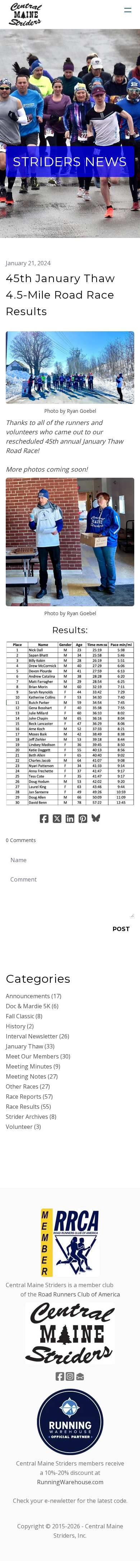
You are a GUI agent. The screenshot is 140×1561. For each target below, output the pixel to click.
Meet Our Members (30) (38, 1056)
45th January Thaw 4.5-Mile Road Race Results (60, 295)
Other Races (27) (28, 1086)
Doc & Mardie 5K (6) (32, 1006)
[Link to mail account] (80, 1376)
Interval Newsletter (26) (37, 1036)
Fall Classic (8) (24, 1016)
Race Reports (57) (29, 1096)
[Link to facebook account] (60, 1376)
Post (121, 929)
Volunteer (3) (23, 1127)
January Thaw (24, 323)
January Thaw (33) (30, 1046)
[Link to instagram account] (70, 1376)
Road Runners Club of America (79, 1294)
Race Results (65, 323)
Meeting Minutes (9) (33, 1066)
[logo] (25, 14)
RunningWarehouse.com (70, 1482)
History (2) (20, 1026)
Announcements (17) (33, 996)
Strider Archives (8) (31, 1117)
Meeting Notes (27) (32, 1076)
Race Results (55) (28, 1107)
